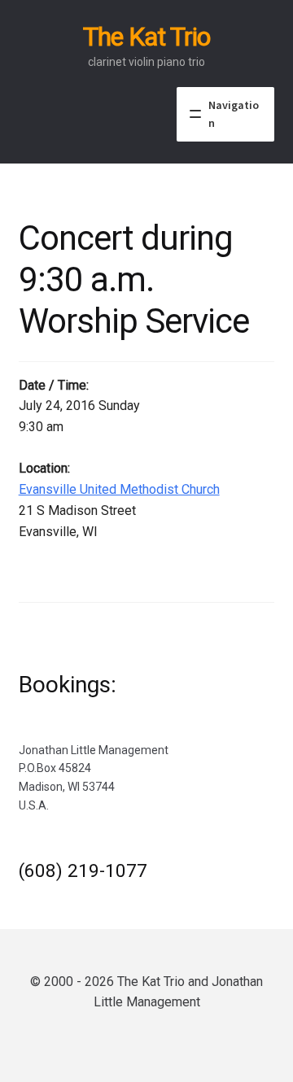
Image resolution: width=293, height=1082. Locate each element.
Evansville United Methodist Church (119, 489)
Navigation (233, 114)
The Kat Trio (146, 36)
